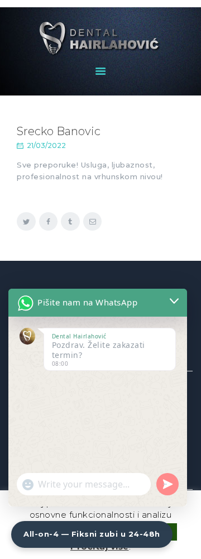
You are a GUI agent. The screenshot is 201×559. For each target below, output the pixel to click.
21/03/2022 (46, 145)
